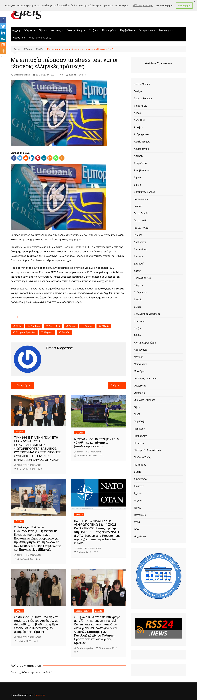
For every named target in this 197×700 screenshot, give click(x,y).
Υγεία (137, 522)
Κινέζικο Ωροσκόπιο (145, 342)
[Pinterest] (37, 158)
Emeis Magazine (22, 74)
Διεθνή (137, 271)
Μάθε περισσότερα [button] (143, 5)
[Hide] (1, 57)
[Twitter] (19, 158)
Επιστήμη (139, 321)
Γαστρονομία (146, 30)
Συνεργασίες (141, 479)
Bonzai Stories (142, 84)
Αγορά (137, 113)
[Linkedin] (31, 158)
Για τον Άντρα (141, 227)
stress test (54, 326)
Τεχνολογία (140, 515)
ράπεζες (66, 332)
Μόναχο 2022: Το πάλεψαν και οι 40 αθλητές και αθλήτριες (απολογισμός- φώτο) (96, 442)
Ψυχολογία (140, 536)
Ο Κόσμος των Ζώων (145, 378)
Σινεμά (137, 471)
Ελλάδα (82, 74)
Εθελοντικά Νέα (142, 278)
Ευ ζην (92, 30)
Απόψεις (56, 30)
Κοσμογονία (140, 349)
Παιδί (137, 414)
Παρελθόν (139, 428)
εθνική (72, 326)
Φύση (137, 529)
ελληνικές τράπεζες (25, 332)
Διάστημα (139, 256)
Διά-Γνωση (140, 242)
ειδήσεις (88, 326)
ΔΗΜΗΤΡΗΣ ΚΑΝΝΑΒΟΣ (29, 465)
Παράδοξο (139, 421)
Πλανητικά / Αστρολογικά (147, 450)
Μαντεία (138, 357)
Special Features (83, 611)
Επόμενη (115, 385)
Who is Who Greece (40, 37)
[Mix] (49, 158)
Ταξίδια (138, 500)
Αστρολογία (165, 30)
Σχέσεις (138, 493)
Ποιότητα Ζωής (74, 30)
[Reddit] (25, 158)
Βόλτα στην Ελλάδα (144, 192)
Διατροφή (139, 263)
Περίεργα (139, 443)
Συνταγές (139, 486)
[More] (61, 158)
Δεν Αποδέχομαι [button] (164, 5)
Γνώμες (138, 235)
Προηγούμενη (24, 385)
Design (138, 91)
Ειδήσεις (28, 30)
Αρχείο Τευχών (142, 141)
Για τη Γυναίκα (141, 213)
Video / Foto (19, 37)
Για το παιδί (140, 220)
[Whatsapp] (55, 158)
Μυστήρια (139, 371)
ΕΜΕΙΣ (137, 306)
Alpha (19, 326)
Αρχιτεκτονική (141, 149)
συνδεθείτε (48, 672)
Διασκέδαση (140, 249)
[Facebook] (13, 158)
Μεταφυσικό (140, 364)
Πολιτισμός (108, 30)
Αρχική (16, 30)
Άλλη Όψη (139, 120)
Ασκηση (138, 156)
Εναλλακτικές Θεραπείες (147, 314)
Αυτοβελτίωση (141, 170)
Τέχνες (137, 507)
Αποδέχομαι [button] (184, 5)
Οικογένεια (140, 385)
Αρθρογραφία (141, 134)
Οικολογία (139, 393)
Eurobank (35, 326)
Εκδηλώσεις (140, 292)
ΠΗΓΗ (14, 316)
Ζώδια (137, 335)
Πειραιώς (48, 332)
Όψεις (42, 30)
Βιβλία (137, 177)
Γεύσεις (138, 206)
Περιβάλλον (126, 30)
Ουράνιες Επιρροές (144, 400)
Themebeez (40, 695)
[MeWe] (43, 158)
